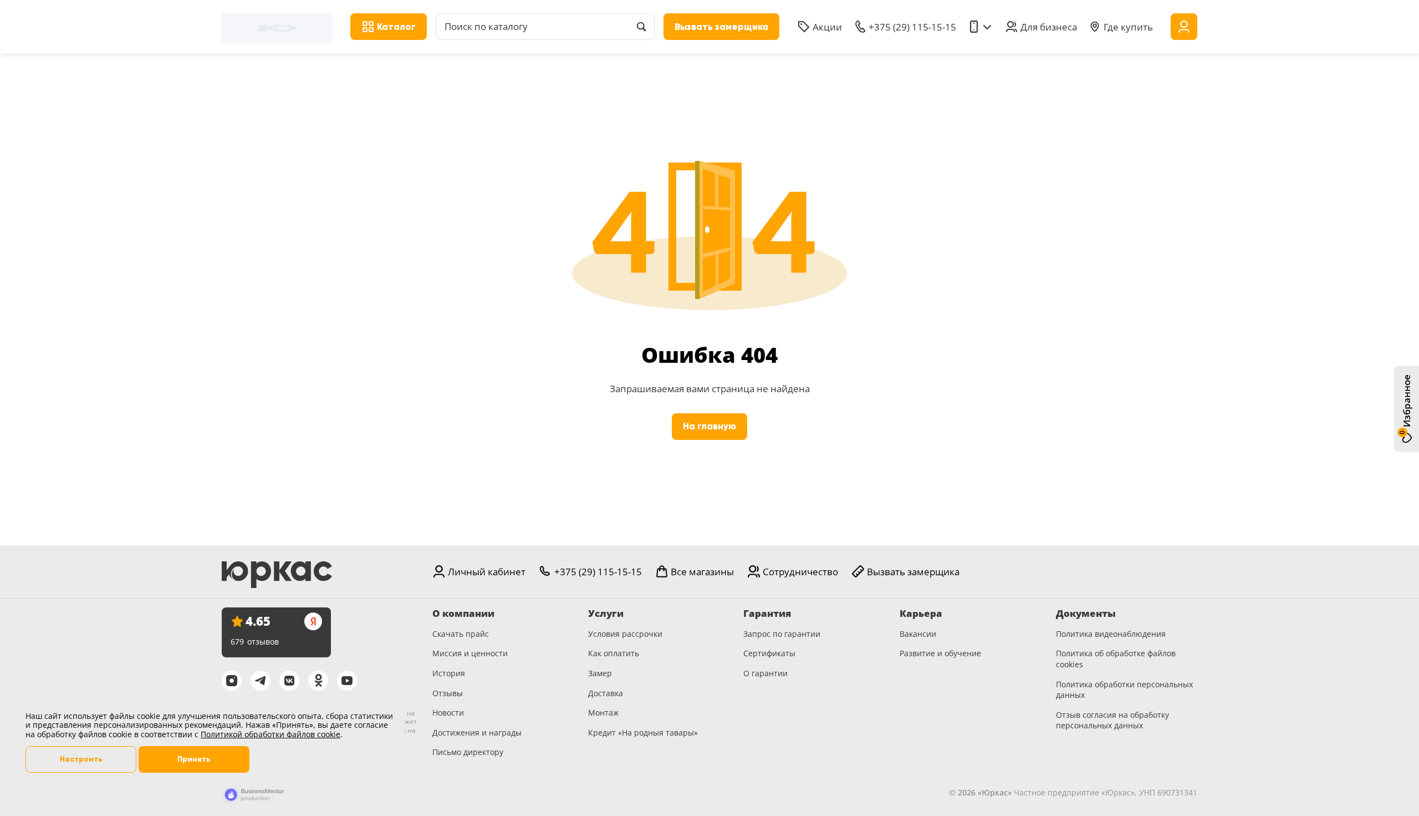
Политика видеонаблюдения (1111, 634)
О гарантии (765, 673)
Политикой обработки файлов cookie (270, 734)
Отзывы (447, 693)
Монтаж (603, 712)
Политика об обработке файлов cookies (1116, 659)
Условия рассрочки (625, 634)
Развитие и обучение (940, 653)
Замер (600, 673)
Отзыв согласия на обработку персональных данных (1112, 720)
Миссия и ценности (470, 653)
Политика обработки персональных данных (1124, 690)
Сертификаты (769, 653)
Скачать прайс (460, 634)
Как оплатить (613, 653)
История (448, 673)
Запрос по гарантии (781, 634)
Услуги (606, 613)
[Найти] (641, 26)
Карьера (921, 613)
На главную (709, 426)
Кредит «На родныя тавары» (643, 732)
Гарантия (767, 613)
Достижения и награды (477, 732)
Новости (448, 712)
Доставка (605, 693)
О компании (463, 613)
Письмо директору (467, 752)
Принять (194, 759)
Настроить (81, 759)
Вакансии (918, 634)
